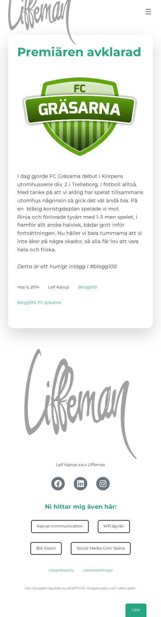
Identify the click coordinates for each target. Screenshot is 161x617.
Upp (136, 609)
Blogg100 (87, 287)
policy (105, 588)
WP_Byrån (113, 526)
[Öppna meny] (148, 11)
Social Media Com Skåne (101, 548)
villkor (121, 588)
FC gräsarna (49, 302)
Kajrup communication (60, 526)
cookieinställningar (98, 570)
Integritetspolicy (61, 570)
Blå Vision (46, 548)
